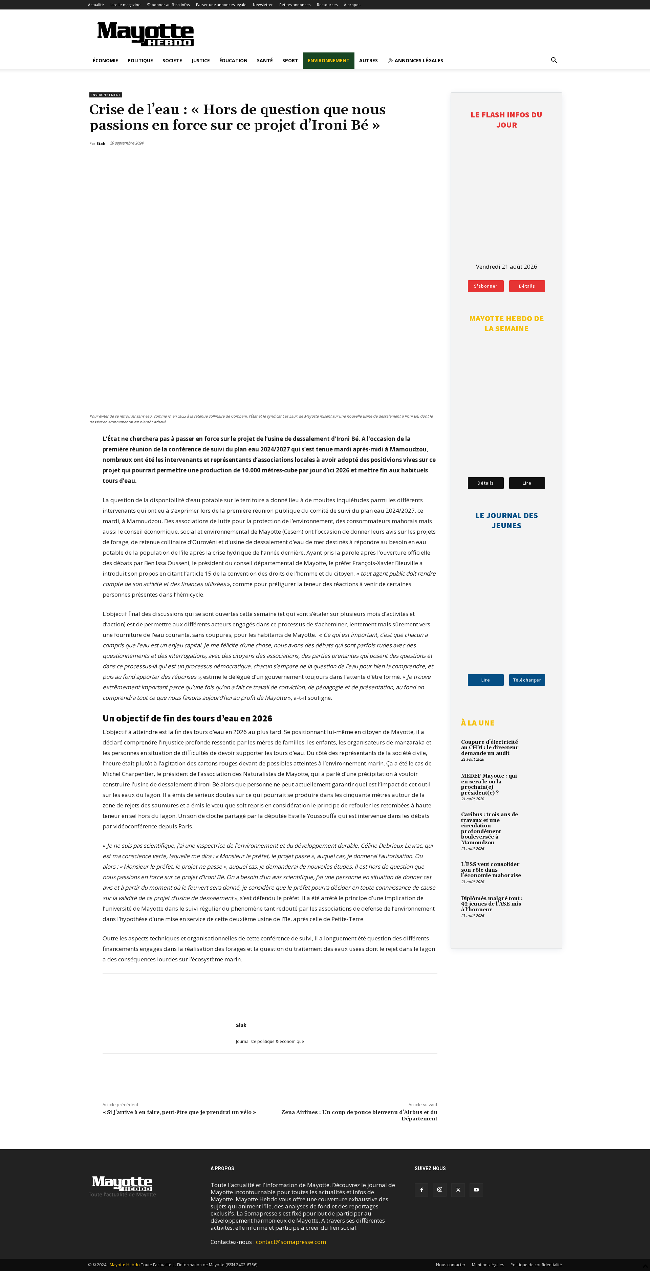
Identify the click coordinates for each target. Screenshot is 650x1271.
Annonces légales (418, 60)
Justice (201, 60)
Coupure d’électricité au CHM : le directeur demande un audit (490, 748)
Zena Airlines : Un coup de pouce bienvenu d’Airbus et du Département (359, 1115)
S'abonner (486, 286)
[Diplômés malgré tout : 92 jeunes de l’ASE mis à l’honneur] (540, 906)
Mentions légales (488, 1265)
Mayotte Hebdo (125, 1265)
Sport (290, 60)
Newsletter (263, 4)
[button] (554, 61)
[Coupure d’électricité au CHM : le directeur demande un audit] (540, 750)
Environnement (329, 60)
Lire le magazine (125, 4)
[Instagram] (440, 1190)
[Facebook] (402, 161)
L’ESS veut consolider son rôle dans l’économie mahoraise (491, 870)
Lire (527, 483)
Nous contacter (450, 1265)
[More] (433, 161)
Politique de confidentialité (536, 1265)
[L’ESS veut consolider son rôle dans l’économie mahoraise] (540, 872)
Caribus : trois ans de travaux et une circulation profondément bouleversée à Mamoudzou (489, 828)
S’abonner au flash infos (168, 4)
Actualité (96, 4)
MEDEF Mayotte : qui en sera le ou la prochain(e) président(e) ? (489, 784)
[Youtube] (476, 1190)
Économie (105, 60)
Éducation (233, 60)
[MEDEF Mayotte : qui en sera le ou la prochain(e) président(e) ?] (540, 784)
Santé (265, 60)
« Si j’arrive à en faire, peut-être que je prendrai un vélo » (179, 1112)
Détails (527, 286)
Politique (140, 60)
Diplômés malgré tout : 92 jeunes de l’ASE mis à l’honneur (492, 904)
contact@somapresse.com (291, 1242)
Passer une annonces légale (221, 4)
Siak (241, 1025)
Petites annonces (294, 4)
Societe (172, 60)
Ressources (327, 4)
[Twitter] (417, 161)
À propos (352, 4)
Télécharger (527, 680)
